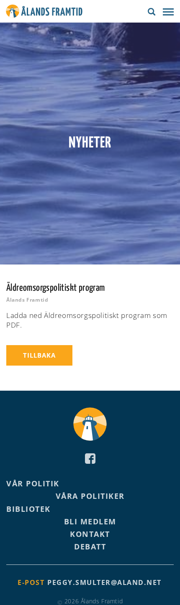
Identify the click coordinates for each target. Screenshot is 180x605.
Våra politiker (90, 496)
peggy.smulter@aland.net (104, 582)
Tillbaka (39, 355)
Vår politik (32, 483)
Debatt (90, 546)
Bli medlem (90, 521)
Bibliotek (28, 509)
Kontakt (90, 534)
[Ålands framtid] (44, 12)
